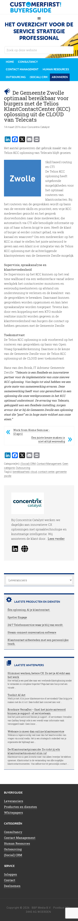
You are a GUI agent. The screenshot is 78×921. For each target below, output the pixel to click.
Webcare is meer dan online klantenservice (36, 731)
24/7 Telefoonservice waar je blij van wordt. (35, 625)
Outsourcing (23, 467)
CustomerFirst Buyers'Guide (39, 7)
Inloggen (10, 874)
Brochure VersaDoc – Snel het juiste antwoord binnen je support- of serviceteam (37, 711)
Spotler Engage (17, 617)
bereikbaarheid (21, 471)
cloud (33, 471)
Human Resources (17, 843)
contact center (46, 471)
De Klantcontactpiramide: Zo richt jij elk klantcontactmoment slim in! (34, 751)
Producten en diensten (20, 807)
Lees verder (56, 538)
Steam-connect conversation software (32, 632)
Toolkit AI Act (16, 695)
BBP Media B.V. (41, 907)
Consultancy (13, 832)
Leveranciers (13, 801)
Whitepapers (13, 812)
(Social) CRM (28, 463)
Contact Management (49, 463)
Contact (9, 880)
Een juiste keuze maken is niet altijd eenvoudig (48, 439)
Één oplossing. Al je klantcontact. (29, 609)
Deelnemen (12, 886)
